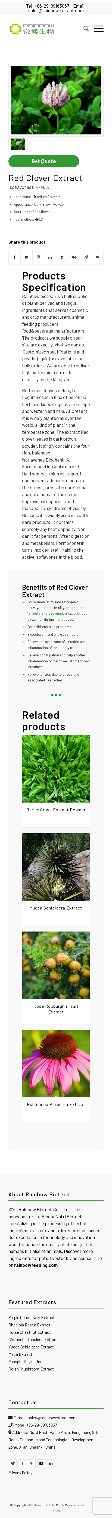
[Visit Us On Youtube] (41, 1465)
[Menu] (96, 28)
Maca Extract (20, 1354)
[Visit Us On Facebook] (22, 1465)
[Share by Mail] (98, 257)
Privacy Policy (20, 1472)
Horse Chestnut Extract (29, 1332)
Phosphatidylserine (25, 1361)
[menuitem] (83, 28)
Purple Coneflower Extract (31, 1317)
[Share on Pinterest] (38, 257)
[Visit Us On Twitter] (12, 1465)
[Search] (83, 28)
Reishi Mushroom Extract (31, 1368)
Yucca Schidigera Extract (31, 1346)
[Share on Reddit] (86, 257)
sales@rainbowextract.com (56, 10)
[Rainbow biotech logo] (46, 28)
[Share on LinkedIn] (50, 257)
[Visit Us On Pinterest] (31, 1465)
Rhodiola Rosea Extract (29, 1324)
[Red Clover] (56, 100)
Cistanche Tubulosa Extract (33, 1339)
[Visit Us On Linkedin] (50, 1465)
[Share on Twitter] (26, 257)
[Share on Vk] (74, 257)
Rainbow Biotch (40, 1505)
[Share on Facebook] (15, 257)
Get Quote (44, 161)
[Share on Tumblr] (62, 257)
